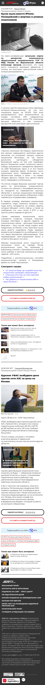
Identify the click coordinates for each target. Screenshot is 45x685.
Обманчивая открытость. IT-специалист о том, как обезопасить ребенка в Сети (26, 349)
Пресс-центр (27, 592)
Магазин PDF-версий (11, 601)
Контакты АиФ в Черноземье (15, 589)
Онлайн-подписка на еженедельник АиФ (21, 598)
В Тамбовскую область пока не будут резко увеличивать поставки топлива (25, 569)
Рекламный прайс (10, 586)
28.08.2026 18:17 (7, 368)
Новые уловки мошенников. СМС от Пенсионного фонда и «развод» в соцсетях (25, 336)
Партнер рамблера (32, 674)
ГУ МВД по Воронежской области (17, 104)
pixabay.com (6, 52)
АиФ (16, 414)
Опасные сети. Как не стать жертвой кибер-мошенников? (21, 276)
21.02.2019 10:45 (7, 9)
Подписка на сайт (10, 592)
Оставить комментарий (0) (22, 298)
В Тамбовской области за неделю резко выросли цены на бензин (24, 555)
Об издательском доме (13, 595)
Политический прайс (12, 609)
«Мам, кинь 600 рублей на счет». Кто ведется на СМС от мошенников (25, 343)
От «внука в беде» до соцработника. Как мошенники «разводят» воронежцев (22, 271)
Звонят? (13, 356)
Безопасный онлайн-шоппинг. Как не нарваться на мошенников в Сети (23, 329)
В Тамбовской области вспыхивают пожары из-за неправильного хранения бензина (25, 562)
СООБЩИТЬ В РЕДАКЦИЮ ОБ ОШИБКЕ (18, 612)
